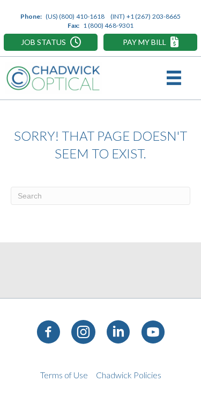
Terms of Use (64, 375)
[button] (51, 42)
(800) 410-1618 (82, 16)
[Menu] (175, 78)
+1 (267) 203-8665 (153, 16)
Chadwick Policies (128, 375)
